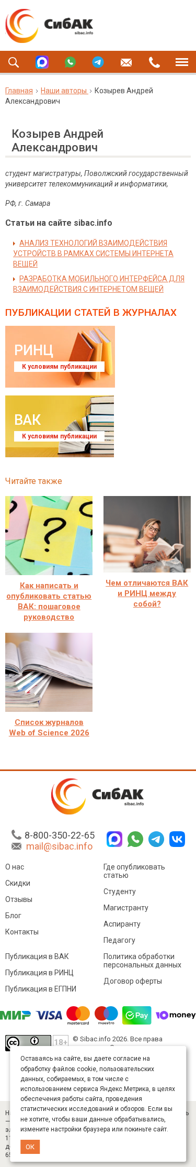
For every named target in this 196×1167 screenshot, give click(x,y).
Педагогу (119, 940)
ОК (30, 1147)
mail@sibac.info (59, 846)
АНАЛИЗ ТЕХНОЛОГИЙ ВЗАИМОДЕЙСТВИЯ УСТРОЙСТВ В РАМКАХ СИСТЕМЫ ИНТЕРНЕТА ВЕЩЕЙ (93, 253)
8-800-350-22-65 (60, 835)
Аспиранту (122, 924)
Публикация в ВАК (37, 956)
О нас (14, 867)
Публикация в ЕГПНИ (40, 989)
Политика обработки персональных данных (142, 960)
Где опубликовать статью (134, 871)
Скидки (17, 883)
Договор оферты (132, 981)
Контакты (22, 932)
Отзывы (18, 899)
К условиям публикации (59, 366)
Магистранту (125, 908)
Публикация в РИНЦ (39, 972)
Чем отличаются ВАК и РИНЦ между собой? (147, 593)
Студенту (119, 891)
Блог (13, 915)
